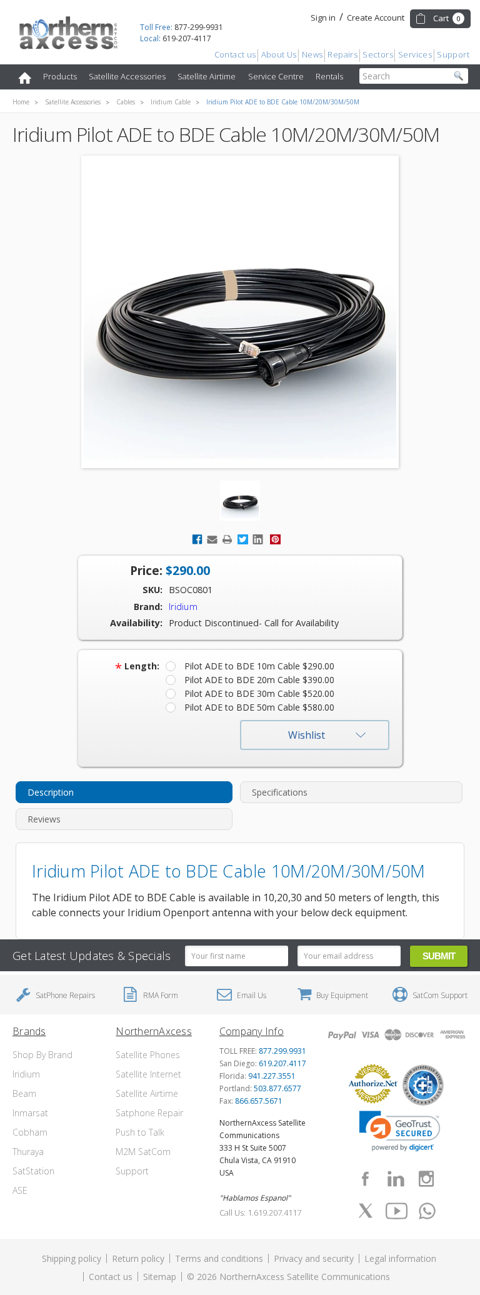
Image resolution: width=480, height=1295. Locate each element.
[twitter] (365, 1211)
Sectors (377, 54)
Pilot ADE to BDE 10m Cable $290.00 (259, 666)
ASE (20, 1190)
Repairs (343, 54)
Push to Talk (140, 1132)
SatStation (33, 1171)
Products (60, 76)
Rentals (329, 76)
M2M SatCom (143, 1152)
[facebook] (365, 1179)
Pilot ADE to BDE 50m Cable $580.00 (259, 707)
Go (458, 76)
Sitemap (159, 1276)
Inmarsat (30, 1113)
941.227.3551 (272, 1076)
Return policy (138, 1258)
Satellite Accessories (127, 76)
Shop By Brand (42, 1055)
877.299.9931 (282, 1051)
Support (453, 54)
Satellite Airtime (207, 76)
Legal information (400, 1258)
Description (51, 792)
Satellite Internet (148, 1074)
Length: (137, 665)
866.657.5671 (258, 1101)
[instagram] (426, 1179)
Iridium (26, 1074)
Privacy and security (314, 1258)
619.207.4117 (282, 1063)
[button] (400, 1131)
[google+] (427, 1211)
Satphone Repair (149, 1113)
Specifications (280, 792)
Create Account (375, 17)
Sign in (323, 17)
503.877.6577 (277, 1088)
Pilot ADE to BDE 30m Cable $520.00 (259, 693)
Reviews (44, 819)
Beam (24, 1093)
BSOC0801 (190, 590)
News (312, 54)
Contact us (235, 54)
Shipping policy (71, 1258)
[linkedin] (395, 1179)
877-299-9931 (181, 27)
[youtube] (397, 1211)
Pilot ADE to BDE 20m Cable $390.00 (259, 680)
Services (415, 54)
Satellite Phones (148, 1055)
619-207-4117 (175, 38)
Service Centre (276, 76)
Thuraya (28, 1152)
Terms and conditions (219, 1258)
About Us (279, 54)
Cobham (30, 1132)
